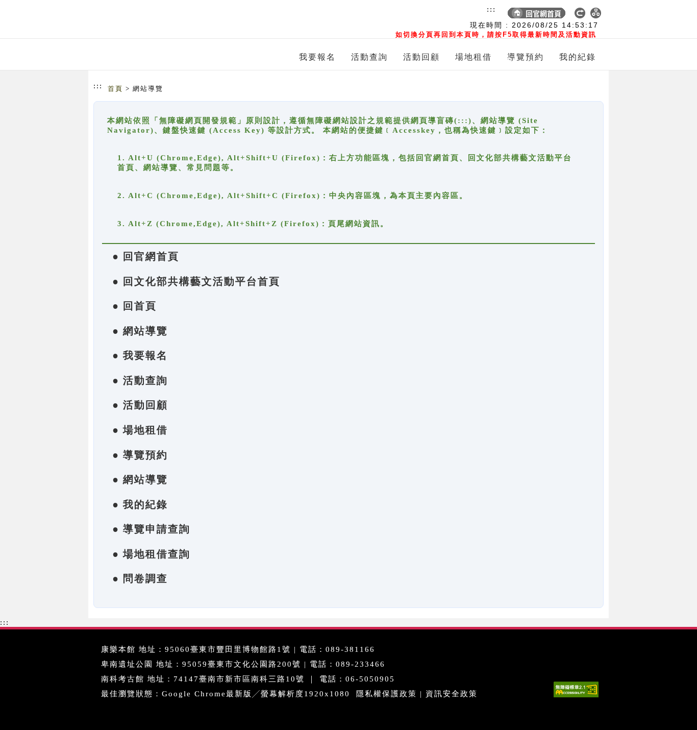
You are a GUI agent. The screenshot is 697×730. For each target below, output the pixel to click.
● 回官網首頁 (145, 256)
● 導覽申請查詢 (151, 528)
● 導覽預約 (140, 454)
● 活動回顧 (140, 404)
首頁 (115, 88)
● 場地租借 (140, 429)
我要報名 (317, 57)
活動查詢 (369, 57)
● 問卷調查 (140, 578)
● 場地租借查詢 (151, 553)
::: (491, 9)
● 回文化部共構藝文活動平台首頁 (196, 281)
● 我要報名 (140, 355)
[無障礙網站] (579, 697)
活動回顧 (421, 57)
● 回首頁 (134, 305)
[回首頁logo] (152, 19)
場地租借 (473, 57)
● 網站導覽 (140, 330)
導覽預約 (525, 57)
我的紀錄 (577, 57)
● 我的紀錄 (140, 504)
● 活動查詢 (140, 380)
